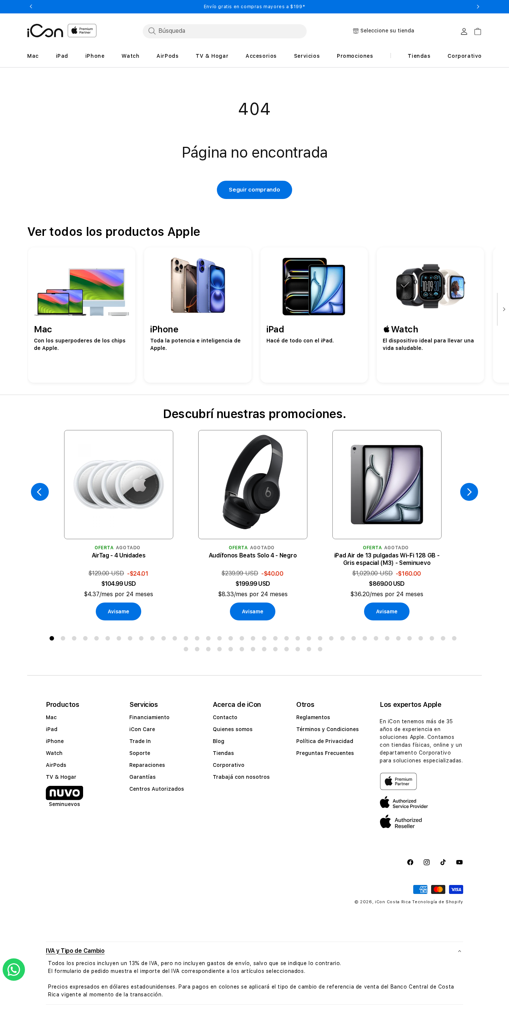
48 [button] (299, 650)
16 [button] (221, 640)
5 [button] (98, 640)
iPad (51, 729)
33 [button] (411, 640)
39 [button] (198, 650)
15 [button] (210, 640)
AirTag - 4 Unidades (119, 555)
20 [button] (265, 640)
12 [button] (176, 640)
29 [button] (366, 640)
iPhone (55, 741)
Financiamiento (149, 717)
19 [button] (254, 640)
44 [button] (254, 650)
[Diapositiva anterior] (40, 492)
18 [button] (243, 640)
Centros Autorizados (156, 789)
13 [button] (187, 640)
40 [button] (210, 650)
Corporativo (228, 765)
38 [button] (187, 650)
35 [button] (433, 640)
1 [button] (53, 640)
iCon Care (142, 729)
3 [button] (75, 640)
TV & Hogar (61, 777)
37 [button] (455, 640)
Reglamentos (313, 717)
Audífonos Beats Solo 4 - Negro (253, 555)
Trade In (140, 741)
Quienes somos (233, 729)
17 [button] (232, 640)
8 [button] (131, 640)
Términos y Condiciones (327, 729)
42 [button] (232, 650)
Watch (54, 753)
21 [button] (277, 640)
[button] (254, 950)
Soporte (139, 753)
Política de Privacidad (324, 741)
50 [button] (321, 650)
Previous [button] (31, 6)
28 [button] (355, 640)
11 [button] (165, 640)
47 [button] (288, 650)
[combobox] (225, 31)
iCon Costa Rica (393, 902)
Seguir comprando (254, 189)
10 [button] (154, 640)
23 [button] (299, 640)
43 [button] (243, 650)
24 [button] (310, 640)
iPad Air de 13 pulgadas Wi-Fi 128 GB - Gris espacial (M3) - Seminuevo (387, 559)
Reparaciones (147, 765)
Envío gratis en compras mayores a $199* (254, 6)
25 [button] (321, 640)
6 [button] (109, 640)
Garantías (142, 777)
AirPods (56, 765)
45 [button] (265, 650)
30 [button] (377, 640)
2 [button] (64, 640)
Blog (218, 741)
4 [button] (87, 640)
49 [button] (310, 650)
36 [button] (444, 640)
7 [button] (120, 640)
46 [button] (277, 650)
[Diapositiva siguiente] (502, 310)
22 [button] (288, 640)
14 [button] (198, 640)
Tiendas (223, 753)
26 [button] (332, 640)
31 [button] (388, 640)
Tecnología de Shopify (437, 902)
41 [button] (221, 650)
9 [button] (142, 640)
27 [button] (344, 640)
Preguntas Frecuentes (325, 753)
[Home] (45, 30)
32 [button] (400, 640)
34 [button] (422, 640)
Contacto (225, 717)
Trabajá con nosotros (241, 777)
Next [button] (478, 6)
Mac (51, 717)
